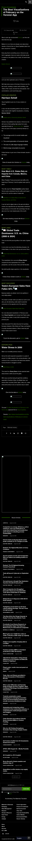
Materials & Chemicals (9, 629)
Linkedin (7, 833)
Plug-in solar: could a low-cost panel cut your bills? (15, 668)
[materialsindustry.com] (16, 785)
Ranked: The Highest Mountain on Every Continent (15, 548)
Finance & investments (9, 7)
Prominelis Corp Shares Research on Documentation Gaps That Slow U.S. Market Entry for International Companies (15, 625)
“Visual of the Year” (18, 126)
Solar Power (6, 757)
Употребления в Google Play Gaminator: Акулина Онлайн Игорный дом (16, 582)
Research (5, 535)
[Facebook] (6, 433)
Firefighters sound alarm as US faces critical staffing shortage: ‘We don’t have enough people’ (15, 608)
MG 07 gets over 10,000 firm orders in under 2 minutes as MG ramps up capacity (16, 634)
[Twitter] (10, 433)
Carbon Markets (7, 744)
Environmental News (8, 612)
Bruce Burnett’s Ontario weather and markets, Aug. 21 (14, 762)
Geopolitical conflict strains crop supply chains (15, 770)
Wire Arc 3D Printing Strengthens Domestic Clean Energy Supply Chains (15, 729)
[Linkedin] (14, 433)
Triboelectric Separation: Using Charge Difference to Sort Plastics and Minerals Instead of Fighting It (15, 659)
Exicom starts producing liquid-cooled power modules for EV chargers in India (15, 540)
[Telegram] (21, 433)
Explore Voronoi (6, 64)
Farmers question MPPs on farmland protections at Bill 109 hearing (14, 650)
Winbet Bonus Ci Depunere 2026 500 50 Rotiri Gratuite (15, 599)
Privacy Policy (16, 792)
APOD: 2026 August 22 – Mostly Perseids (16, 749)
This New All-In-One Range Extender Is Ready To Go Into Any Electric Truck (15, 617)
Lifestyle (5, 523)
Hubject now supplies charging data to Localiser (15, 642)
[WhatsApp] (18, 433)
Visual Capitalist (21, 410)
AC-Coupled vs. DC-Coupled (12, 755)
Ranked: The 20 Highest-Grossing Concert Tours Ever (13, 566)
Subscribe (26, 789)
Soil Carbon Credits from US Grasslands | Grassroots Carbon (16, 741)
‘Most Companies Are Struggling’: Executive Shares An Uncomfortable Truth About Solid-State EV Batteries (14, 590)
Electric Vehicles (7, 543)
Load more (15, 777)
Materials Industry (12, 427)
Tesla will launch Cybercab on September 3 (16, 574)
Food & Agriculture (8, 653)
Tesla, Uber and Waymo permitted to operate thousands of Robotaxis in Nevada (14, 676)
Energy (5, 671)
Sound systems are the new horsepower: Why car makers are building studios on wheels (15, 557)
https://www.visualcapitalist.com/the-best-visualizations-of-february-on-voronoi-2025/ (16, 416)
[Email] (25, 433)
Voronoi (20, 37)
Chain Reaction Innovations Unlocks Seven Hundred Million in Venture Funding (14, 720)
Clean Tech (6, 663)
